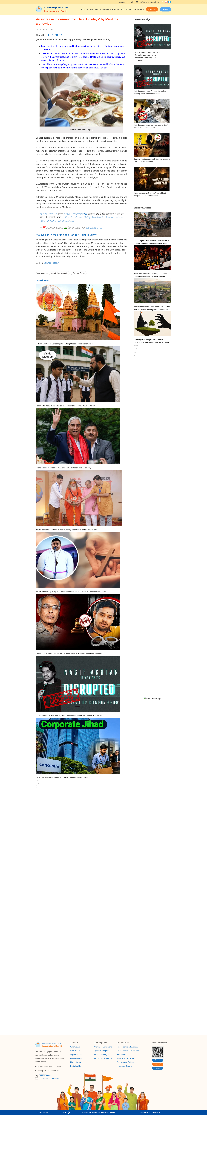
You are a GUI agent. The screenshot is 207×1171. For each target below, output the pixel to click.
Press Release (76, 1058)
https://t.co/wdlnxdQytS (76, 217)
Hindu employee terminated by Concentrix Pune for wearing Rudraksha (63, 778)
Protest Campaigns (101, 1055)
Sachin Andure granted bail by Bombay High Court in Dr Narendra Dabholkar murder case (69, 654)
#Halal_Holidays (48, 213)
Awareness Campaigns (103, 1047)
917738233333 (45, 1075)
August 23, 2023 (93, 227)
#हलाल (83, 213)
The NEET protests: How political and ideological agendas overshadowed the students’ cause (152, 242)
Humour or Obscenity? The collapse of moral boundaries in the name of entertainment (150, 275)
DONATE (165, 9)
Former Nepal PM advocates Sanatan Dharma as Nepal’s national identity (63, 468)
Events (157, 1068)
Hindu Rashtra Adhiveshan (127, 1047)
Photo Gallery (75, 1062)
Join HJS (152, 9)
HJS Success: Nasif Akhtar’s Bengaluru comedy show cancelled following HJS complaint (69, 716)
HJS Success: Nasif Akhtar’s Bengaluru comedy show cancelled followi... (150, 92)
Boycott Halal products (59, 273)
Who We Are (75, 1047)
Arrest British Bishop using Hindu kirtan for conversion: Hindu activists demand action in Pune (71, 592)
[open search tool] (132, 2)
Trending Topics (79, 273)
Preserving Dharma (124, 1066)
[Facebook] (48, 35)
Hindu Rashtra (75, 1066)
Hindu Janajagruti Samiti (55, 11)
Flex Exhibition (122, 1055)
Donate (158, 1060)
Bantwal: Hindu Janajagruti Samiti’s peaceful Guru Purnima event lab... (152, 160)
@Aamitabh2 (96, 217)
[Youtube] (166, 2)
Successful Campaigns (103, 1058)
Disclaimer (144, 1112)
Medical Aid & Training (125, 1058)
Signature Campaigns (102, 1051)
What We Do (75, 1051)
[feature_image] (78, 339)
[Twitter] (162, 2)
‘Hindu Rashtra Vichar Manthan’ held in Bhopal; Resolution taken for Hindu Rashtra (67, 530)
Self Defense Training (125, 1062)
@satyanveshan (48, 220)
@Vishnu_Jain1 (66, 220)
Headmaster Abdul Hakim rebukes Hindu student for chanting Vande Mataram (65, 406)
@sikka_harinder (114, 217)
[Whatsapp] (61, 35)
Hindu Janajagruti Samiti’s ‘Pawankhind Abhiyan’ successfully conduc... (150, 194)
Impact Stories (76, 1055)
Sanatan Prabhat (51, 263)
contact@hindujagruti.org (149, 2)
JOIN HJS (21, 1166)
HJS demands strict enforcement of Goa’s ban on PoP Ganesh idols (151, 126)
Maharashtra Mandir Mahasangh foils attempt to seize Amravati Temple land (65, 344)
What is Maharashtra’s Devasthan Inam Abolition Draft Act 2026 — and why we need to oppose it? (152, 308)
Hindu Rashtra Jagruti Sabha (128, 1051)
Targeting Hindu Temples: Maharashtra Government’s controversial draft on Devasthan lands (151, 342)
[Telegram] (169, 2)
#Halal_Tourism (71, 213)
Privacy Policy (155, 1112)
